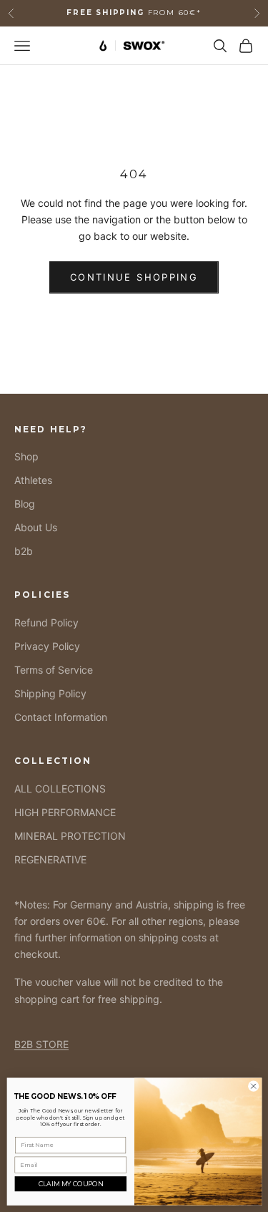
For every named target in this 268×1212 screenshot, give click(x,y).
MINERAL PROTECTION (70, 836)
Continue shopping (134, 277)
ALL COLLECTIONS (60, 788)
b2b (23, 551)
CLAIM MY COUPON (70, 1184)
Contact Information (60, 717)
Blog (24, 504)
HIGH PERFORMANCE (65, 812)
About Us (35, 527)
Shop (26, 456)
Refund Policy (46, 622)
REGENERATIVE (50, 859)
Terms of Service (53, 670)
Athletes (33, 480)
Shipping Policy (50, 693)
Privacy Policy (47, 646)
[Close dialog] (253, 1086)
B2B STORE (41, 1044)
